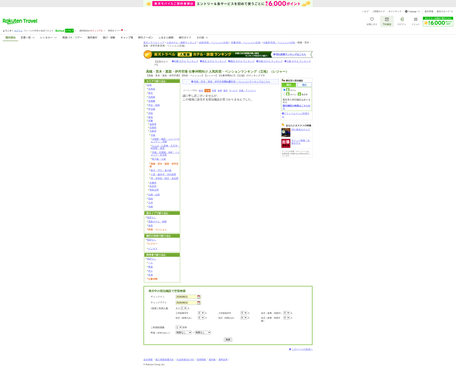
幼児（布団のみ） (226, 318)
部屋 (214, 90)
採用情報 (201, 359)
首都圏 (151, 101)
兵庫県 (152, 183)
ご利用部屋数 (158, 327)
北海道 (151, 89)
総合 (201, 90)
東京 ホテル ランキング (214, 61)
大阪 (153, 135)
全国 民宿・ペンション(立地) (214, 42)
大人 (178, 308)
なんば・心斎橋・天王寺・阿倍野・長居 (165, 147)
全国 (149, 85)
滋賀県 (152, 124)
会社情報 (148, 359)
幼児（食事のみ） (184, 318)
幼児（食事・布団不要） (270, 319)
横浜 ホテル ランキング (242, 61)
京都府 (152, 127)
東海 (150, 117)
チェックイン (158, 296)
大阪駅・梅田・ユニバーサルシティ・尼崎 (165, 140)
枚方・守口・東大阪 (161, 170)
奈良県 (152, 186)
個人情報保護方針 (164, 359)
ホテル (293, 90)
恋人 (150, 271)
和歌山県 (154, 189)
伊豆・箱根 (154, 105)
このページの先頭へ (302, 349)
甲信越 (151, 109)
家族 (150, 267)
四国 (150, 198)
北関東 (151, 97)
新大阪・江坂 (159, 159)
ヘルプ (365, 11)
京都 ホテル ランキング (270, 61)
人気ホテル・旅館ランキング (182, 42)
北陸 (150, 113)
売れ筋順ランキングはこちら (291, 54)
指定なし (151, 217)
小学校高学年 (182, 313)
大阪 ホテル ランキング (299, 61)
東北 (150, 93)
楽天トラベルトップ (153, 42)
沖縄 (150, 206)
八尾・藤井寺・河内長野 (163, 174)
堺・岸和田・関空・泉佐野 (164, 178)
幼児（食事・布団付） (272, 313)
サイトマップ (394, 11)
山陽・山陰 (154, 194)
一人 (150, 262)
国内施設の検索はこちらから (296, 106)
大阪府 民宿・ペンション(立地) (279, 42)
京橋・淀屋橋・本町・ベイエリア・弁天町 (165, 153)
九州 (150, 202)
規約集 (212, 359)
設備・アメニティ (247, 90)
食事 (220, 90)
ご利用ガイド (378, 11)
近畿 (150, 120)
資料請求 (223, 359)
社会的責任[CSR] (185, 359)
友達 (150, 275)
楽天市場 (429, 11)
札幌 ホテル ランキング (186, 61)
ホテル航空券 (299, 94)
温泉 (150, 225)
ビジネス (152, 248)
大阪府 (152, 131)
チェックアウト (159, 302)
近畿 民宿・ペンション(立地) (246, 42)
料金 (161, 332)
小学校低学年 (224, 313)
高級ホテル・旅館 (157, 221)
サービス (233, 90)
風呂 (225, 90)
